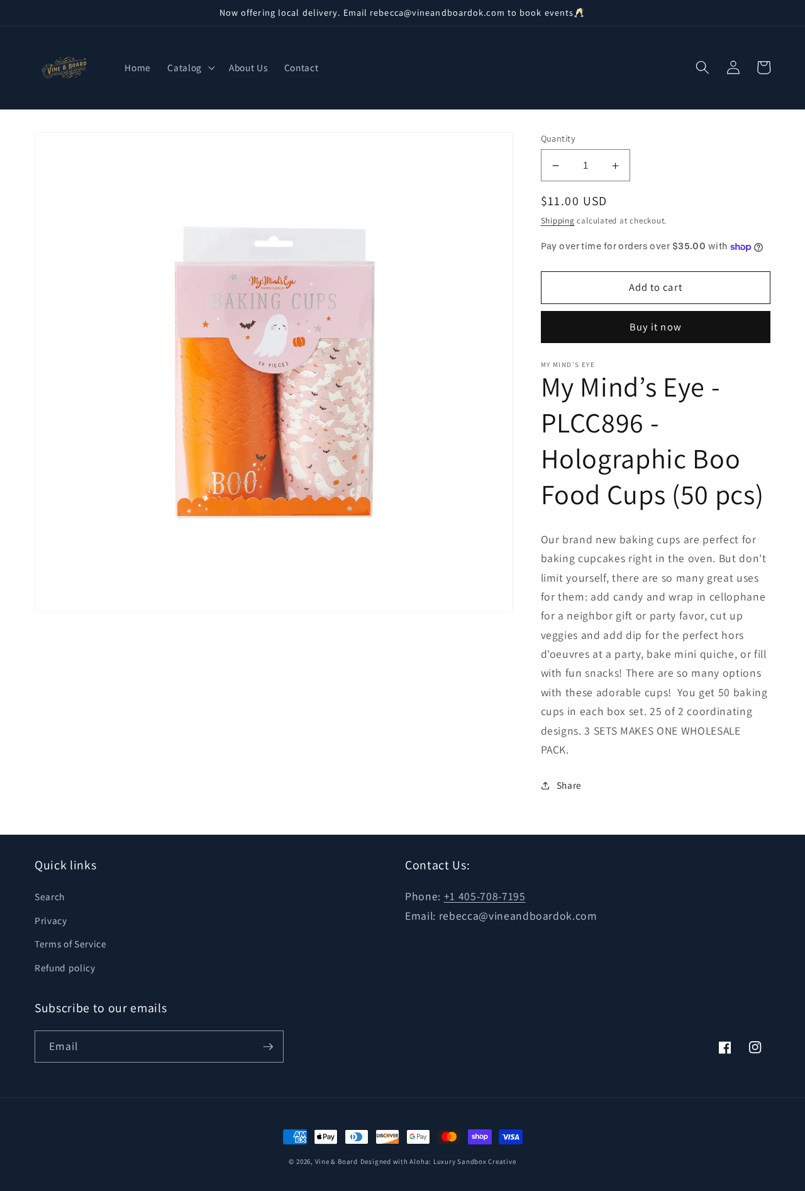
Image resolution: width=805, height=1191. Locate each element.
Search (50, 896)
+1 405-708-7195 (485, 896)
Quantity (558, 138)
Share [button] (569, 785)
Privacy (51, 920)
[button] (190, 67)
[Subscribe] (268, 1046)
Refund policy (65, 967)
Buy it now (656, 327)
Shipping (558, 221)
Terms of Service (71, 943)
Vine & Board (336, 1161)
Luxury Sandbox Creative (474, 1161)
